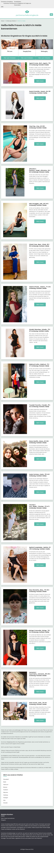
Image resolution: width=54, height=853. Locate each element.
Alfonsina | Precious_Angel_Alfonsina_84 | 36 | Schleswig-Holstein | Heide (39, 170)
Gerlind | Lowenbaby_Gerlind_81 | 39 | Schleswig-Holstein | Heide (39, 548)
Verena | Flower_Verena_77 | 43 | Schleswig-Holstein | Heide (40, 287)
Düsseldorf (6, 779)
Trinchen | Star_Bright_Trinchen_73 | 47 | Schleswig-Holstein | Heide (39, 506)
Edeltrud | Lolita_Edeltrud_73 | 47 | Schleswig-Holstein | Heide (39, 365)
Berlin (4, 782)
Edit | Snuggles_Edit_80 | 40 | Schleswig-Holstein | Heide (38, 204)
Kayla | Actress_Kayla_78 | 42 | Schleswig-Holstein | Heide (39, 475)
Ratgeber (3, 820)
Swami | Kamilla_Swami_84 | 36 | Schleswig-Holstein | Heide (39, 92)
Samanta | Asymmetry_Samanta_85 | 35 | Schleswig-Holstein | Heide (39, 673)
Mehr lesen (40, 81)
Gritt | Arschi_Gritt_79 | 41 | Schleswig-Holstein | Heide (38, 703)
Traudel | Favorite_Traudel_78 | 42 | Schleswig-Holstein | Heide (39, 406)
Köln (4, 800)
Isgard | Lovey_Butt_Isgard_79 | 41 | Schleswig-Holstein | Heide (40, 64)
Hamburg (5, 795)
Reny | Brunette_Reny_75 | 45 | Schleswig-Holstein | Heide (39, 590)
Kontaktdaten (17, 1)
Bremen (5, 787)
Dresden (5, 803)
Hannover (5, 784)
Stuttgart (5, 797)
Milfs (2, 6)
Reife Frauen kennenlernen (8, 818)
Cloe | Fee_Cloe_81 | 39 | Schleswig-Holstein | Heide (37, 127)
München (5, 792)
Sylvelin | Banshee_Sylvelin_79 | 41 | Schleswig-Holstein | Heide (39, 330)
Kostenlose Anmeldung (7, 1)
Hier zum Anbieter (10, 58)
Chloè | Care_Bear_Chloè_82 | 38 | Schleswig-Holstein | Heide (39, 245)
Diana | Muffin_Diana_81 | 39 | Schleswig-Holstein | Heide (39, 442)
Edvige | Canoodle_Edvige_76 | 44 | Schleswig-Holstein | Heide (39, 631)
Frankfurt (5, 789)
